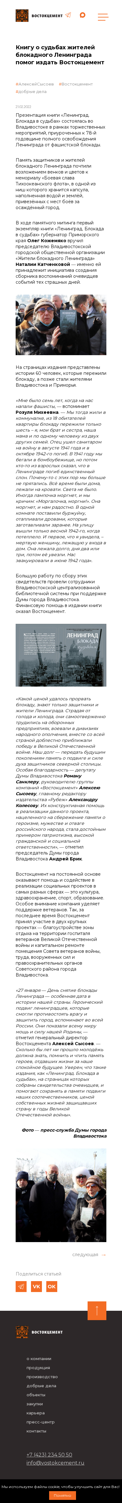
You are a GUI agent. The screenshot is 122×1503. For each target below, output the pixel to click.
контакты (36, 1430)
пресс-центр (41, 1421)
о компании (39, 1358)
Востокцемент (77, 83)
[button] (89, 1255)
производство (42, 1376)
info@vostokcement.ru (55, 1463)
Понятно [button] (62, 1495)
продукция (38, 1367)
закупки (35, 1403)
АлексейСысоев (36, 83)
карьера (36, 1412)
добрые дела (32, 91)
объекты (36, 1394)
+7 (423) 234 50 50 (49, 1455)
